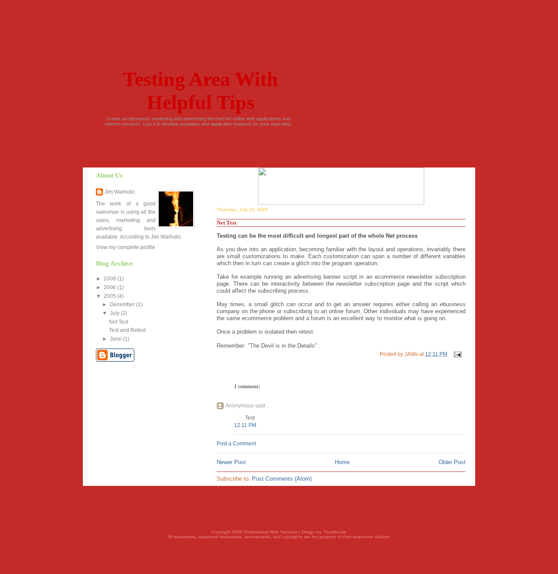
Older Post (452, 462)
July (115, 313)
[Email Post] (457, 354)
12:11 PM (245, 425)
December (123, 304)
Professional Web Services (270, 532)
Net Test (118, 322)
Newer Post (231, 462)
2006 (110, 287)
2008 (110, 279)
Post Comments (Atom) (282, 478)
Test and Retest (127, 330)
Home (342, 462)
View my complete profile (125, 247)
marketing (128, 220)
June (116, 339)
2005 (110, 296)
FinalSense (335, 532)
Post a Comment (236, 443)
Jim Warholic (120, 192)
